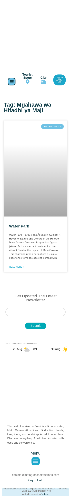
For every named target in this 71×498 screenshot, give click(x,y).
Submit (35, 325)
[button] (11, 81)
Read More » (16, 267)
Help (40, 480)
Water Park (19, 226)
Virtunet (45, 494)
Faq (30, 480)
